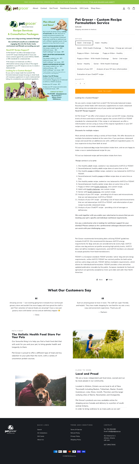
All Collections (42, 433)
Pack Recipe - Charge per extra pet (118, 48)
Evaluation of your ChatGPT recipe (90, 74)
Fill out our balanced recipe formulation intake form (96, 147)
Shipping (78, 29)
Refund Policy (75, 433)
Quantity (79, 79)
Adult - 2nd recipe (84, 43)
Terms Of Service (76, 430)
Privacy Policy (75, 436)
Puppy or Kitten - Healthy (113, 53)
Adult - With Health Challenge (89, 48)
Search (39, 430)
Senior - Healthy (83, 64)
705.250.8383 (111, 429)
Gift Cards (40, 436)
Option (78, 39)
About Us (40, 440)
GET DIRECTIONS (109, 445)
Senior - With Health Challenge (106, 64)
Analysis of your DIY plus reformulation (112, 69)
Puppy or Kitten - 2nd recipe (88, 53)
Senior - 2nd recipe (120, 58)
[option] (69, 2)
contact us (92, 225)
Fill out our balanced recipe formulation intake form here (98, 155)
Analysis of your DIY (85, 69)
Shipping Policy (76, 440)
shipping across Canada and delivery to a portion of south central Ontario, (100, 404)
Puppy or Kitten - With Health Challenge (93, 58)
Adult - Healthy (101, 43)
